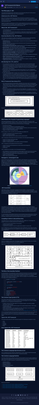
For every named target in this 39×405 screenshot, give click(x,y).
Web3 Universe (24, 398)
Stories (10, 398)
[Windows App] (20, 395)
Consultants (27, 397)
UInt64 (36, 310)
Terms (14, 397)
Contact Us (6, 397)
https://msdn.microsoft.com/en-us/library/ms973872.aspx (13, 385)
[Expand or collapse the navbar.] (1, 1)
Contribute (33, 1)
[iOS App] (25, 395)
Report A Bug (33, 397)
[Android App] (22, 395)
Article (36, 7)
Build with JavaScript (19, 399)
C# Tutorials (23, 397)
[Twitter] (13, 395)
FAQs (36, 397)
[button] (37, 1)
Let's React (19, 398)
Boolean (25, 310)
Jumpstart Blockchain (34, 398)
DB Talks (16, 398)
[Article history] (13, 7)
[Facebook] (11, 395)
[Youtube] (18, 395)
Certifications (4, 398)
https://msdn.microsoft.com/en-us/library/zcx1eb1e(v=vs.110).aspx (15, 387)
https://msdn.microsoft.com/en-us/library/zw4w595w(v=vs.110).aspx (15, 384)
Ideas (30, 397)
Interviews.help (28, 398)
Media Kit (16, 397)
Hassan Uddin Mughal (9, 7)
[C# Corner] (3, 1)
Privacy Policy (11, 397)
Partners (19, 397)
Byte (28, 310)
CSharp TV (13, 398)
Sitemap (7, 398)
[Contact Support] (27, 395)
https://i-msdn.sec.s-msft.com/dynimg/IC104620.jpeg (22, 185)
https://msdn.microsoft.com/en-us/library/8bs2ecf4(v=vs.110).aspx (15, 386)
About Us (3, 397)
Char (30, 310)
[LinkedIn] (16, 395)
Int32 (32, 310)
